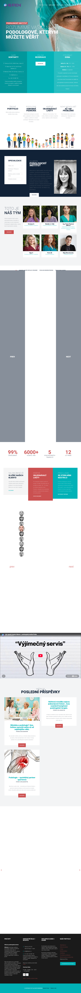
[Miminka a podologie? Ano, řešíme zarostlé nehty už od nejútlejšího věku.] (22, 709)
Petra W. (49, 253)
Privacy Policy (46, 988)
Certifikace (62, 953)
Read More (9, 232)
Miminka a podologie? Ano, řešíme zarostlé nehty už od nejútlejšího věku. (22, 727)
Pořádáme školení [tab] (12, 179)
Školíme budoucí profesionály (66, 957)
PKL (64, 710)
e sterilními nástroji (64, 475)
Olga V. (31, 253)
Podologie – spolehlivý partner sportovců (22, 778)
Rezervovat (40, 63)
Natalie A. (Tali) (49, 224)
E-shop (61, 949)
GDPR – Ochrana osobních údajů (30, 978)
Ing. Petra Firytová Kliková (68, 224)
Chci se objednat (37, 496)
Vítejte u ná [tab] (11, 165)
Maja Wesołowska (68, 253)
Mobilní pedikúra (63, 951)
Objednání (11, 490)
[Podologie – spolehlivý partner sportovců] (22, 761)
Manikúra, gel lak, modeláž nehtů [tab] (14, 174)
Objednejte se (63, 945)
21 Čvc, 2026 (59, 710)
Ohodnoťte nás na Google (68, 963)
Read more (34, 194)
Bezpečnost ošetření (63, 494)
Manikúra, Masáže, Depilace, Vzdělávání (28, 270)
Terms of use (53, 988)
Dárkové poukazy (64, 947)
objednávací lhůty (39, 475)
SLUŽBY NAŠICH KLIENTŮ (16, 475)
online (24, 964)
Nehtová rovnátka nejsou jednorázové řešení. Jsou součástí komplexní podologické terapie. (59, 705)
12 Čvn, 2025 (22, 781)
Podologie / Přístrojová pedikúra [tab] (13, 169)
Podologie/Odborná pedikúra (46, 270)
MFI (27, 731)
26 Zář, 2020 (22, 731)
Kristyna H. (31, 224)
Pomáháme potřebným (65, 955)
